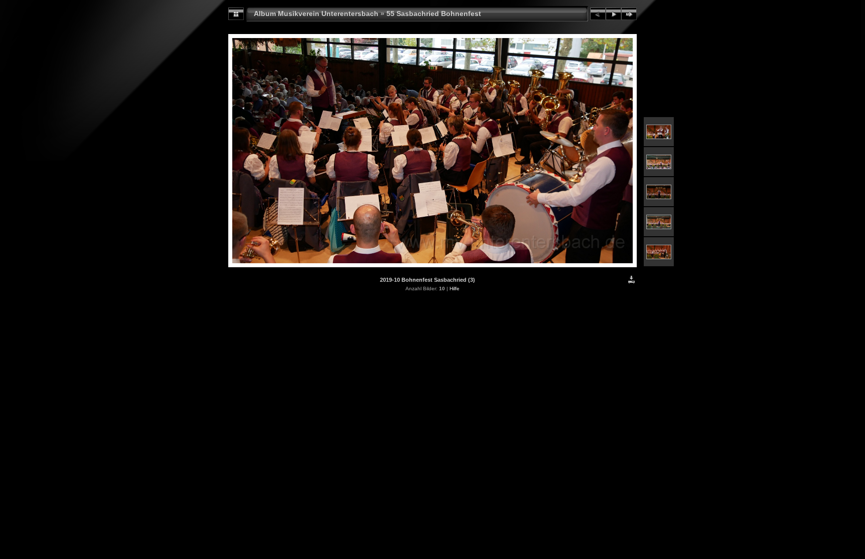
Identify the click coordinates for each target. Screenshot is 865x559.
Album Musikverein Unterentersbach (316, 14)
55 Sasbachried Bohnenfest (433, 14)
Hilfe (455, 288)
